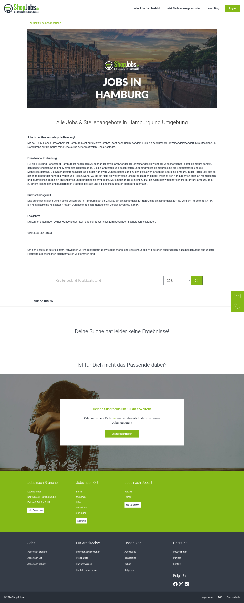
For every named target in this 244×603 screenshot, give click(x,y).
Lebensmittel (34, 491)
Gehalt (127, 564)
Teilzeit (127, 497)
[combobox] (108, 280)
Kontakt (177, 564)
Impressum (208, 597)
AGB (220, 597)
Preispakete (82, 558)
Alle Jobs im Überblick (147, 8)
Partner (177, 558)
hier (114, 418)
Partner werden (84, 564)
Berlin (79, 491)
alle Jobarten (132, 505)
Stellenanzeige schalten (88, 551)
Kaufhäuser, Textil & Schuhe (41, 497)
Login (232, 8)
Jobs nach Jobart (36, 564)
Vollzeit (128, 491)
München (81, 497)
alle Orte (81, 521)
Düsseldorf (81, 507)
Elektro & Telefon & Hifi (38, 502)
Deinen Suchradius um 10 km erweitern (122, 409)
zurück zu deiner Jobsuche (45, 23)
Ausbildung (130, 551)
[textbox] (108, 280)
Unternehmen (180, 551)
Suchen (197, 280)
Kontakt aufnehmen (86, 570)
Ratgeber (129, 570)
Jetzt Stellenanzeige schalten (183, 8)
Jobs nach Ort (34, 558)
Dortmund (81, 513)
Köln (78, 502)
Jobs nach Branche (37, 551)
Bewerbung (130, 558)
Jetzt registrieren (122, 433)
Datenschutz (233, 597)
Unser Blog (212, 8)
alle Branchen (36, 510)
